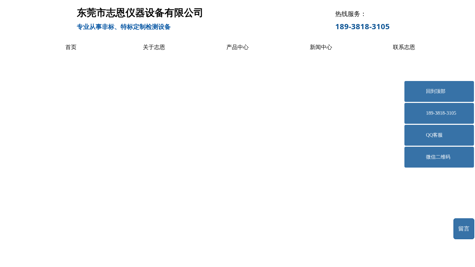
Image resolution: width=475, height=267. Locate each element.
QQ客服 (434, 135)
